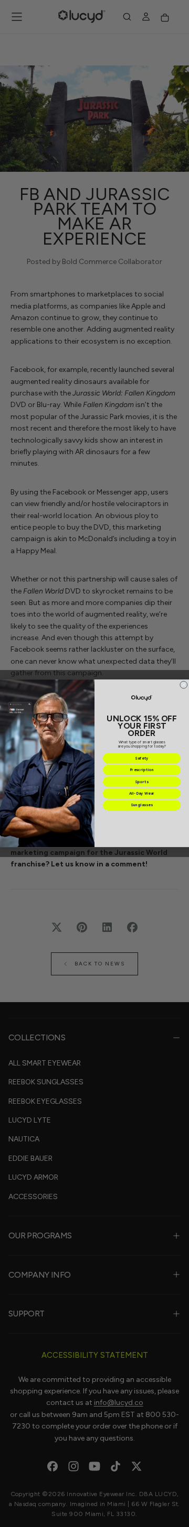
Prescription (142, 770)
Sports (141, 781)
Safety (142, 758)
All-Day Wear (141, 794)
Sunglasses (142, 805)
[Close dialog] (183, 685)
